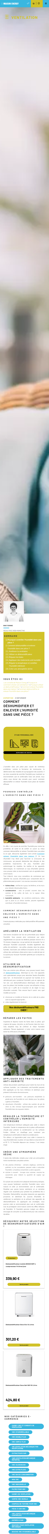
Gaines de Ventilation (21, 1494)
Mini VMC (15, 1479)
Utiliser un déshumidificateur (20, 654)
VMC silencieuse (19, 1465)
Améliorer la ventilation (18, 651)
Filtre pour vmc (18, 1489)
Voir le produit (24, 1284)
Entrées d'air (17, 1520)
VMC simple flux (19, 1442)
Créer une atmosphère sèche (20, 669)
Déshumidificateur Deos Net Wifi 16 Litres (21, 1385)
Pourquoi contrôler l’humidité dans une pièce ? (24, 641)
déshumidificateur (13, 973)
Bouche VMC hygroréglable (24, 1532)
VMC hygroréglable (20, 1432)
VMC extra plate (19, 1470)
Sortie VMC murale (20, 1499)
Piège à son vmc (18, 1509)
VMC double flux (19, 1437)
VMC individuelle (19, 1484)
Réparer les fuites (16, 657)
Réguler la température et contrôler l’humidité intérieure (23, 664)
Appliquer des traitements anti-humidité (25, 660)
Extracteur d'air (19, 1453)
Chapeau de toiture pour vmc (24, 1504)
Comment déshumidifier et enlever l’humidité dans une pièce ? (21, 647)
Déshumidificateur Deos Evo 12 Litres (20, 1324)
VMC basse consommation (23, 1474)
